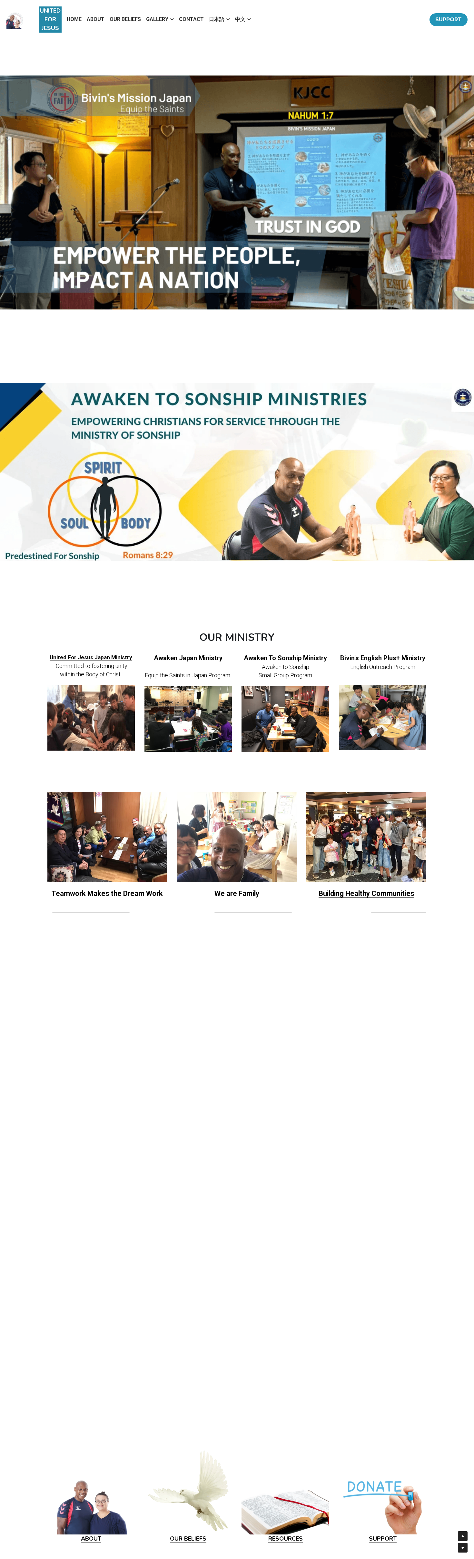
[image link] (91, 717)
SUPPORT (448, 19)
